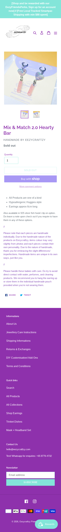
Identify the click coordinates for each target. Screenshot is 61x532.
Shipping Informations (18, 340)
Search (10, 387)
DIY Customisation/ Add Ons (22, 357)
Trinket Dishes (14, 421)
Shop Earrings (14, 413)
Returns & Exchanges (18, 349)
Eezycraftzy (25, 521)
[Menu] (55, 32)
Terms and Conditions (18, 366)
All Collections (14, 404)
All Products (13, 396)
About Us (11, 324)
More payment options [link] (30, 186)
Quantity (8, 154)
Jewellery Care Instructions (21, 332)
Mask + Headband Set (18, 430)
